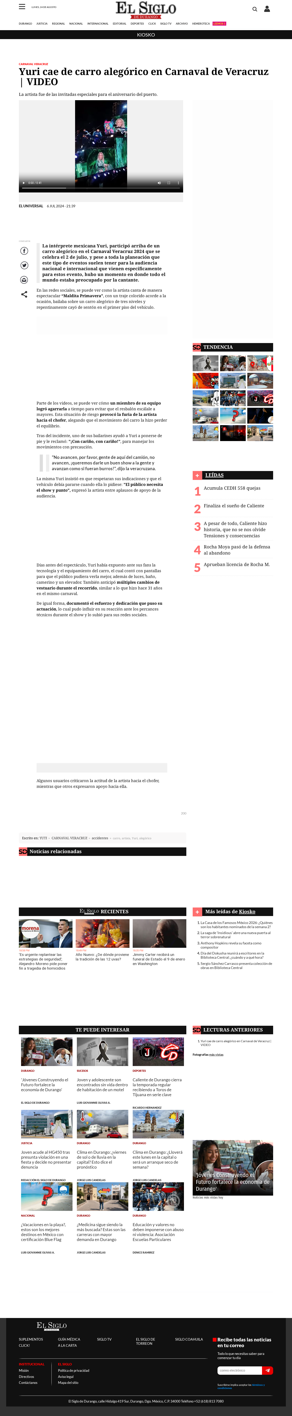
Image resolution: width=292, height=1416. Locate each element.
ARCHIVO (182, 23)
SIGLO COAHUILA (189, 1339)
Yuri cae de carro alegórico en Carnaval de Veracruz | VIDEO (236, 1043)
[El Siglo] (51, 1335)
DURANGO (25, 23)
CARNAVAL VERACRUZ (33, 64)
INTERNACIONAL (97, 23)
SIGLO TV (165, 23)
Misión (24, 1370)
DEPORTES (137, 23)
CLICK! (24, 1345)
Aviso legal (65, 1377)
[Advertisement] (102, 368)
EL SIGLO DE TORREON (145, 1341)
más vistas (216, 1054)
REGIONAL (58, 23)
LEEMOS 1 (219, 23)
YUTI (43, 838)
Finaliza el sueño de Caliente (234, 506)
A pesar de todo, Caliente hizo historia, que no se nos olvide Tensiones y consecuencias (235, 529)
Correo (24, 284)
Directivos (26, 1377)
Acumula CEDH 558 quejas (232, 488)
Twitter (25, 269)
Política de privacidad (73, 1370)
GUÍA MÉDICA (69, 1339)
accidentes (100, 838)
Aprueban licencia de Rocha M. (237, 564)
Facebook (25, 255)
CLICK (152, 23)
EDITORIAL (119, 23)
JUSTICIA (41, 23)
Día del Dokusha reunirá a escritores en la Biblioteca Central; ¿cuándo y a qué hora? (232, 955)
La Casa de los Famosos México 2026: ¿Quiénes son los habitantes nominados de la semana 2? (237, 925)
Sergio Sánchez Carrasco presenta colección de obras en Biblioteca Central (236, 965)
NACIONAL (76, 23)
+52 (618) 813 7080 (209, 1401)
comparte (25, 298)
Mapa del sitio (68, 1382)
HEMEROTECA (201, 23)
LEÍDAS (214, 475)
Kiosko (146, 34)
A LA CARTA (67, 1345)
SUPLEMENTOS (31, 1339)
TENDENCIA (218, 347)
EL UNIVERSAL (31, 206)
